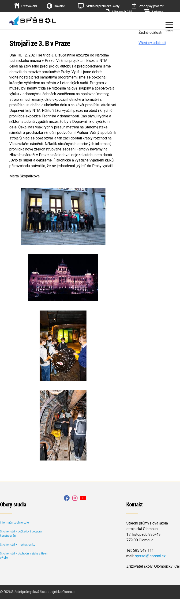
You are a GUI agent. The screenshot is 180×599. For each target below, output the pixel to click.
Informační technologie (14, 522)
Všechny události (152, 43)
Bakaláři (59, 6)
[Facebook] (154, 18)
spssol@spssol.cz (150, 556)
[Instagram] (162, 18)
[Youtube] (171, 18)
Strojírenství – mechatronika (17, 544)
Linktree (157, 12)
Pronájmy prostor (151, 6)
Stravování (29, 6)
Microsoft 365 (122, 12)
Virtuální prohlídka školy (103, 6)
